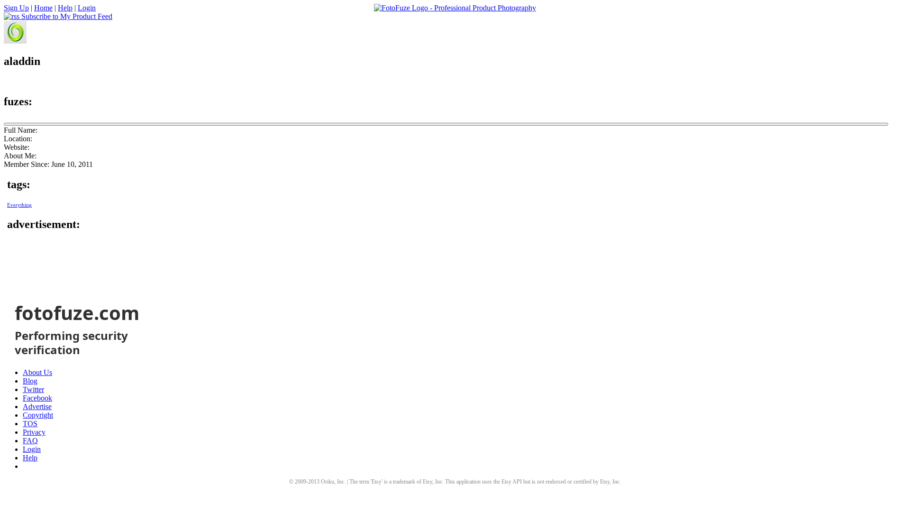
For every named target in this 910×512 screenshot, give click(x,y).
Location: (18, 139)
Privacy (34, 432)
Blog (30, 381)
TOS (30, 424)
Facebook (37, 398)
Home (43, 8)
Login (87, 8)
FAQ (30, 441)
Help (65, 8)
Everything (19, 205)
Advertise (37, 406)
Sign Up (16, 8)
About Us (37, 372)
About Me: (20, 156)
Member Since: (26, 164)
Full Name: (20, 130)
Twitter (33, 389)
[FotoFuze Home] (455, 8)
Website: (16, 147)
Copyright (38, 415)
